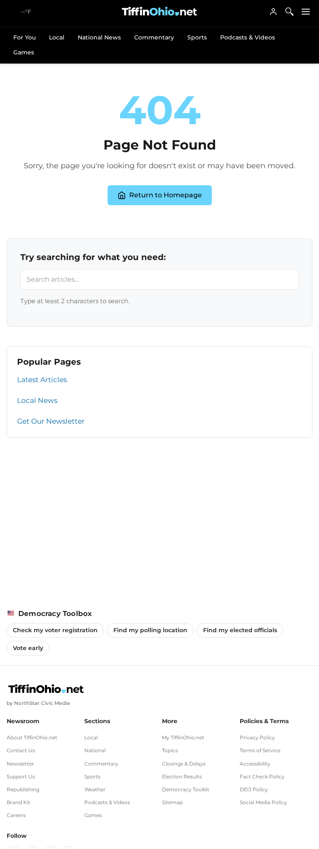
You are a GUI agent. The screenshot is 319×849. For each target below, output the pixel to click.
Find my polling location (150, 630)
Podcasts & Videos (247, 37)
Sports (197, 37)
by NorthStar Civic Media (38, 703)
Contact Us (21, 750)
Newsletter (20, 764)
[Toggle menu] (305, 11)
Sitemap (172, 802)
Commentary (154, 37)
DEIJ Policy (254, 789)
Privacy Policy (257, 737)
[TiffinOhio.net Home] (46, 689)
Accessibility (255, 764)
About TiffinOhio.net (32, 737)
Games (23, 52)
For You (24, 37)
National (95, 750)
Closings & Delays (184, 764)
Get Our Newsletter (51, 421)
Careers (16, 815)
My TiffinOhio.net (183, 737)
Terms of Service (260, 750)
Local (56, 37)
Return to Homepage (165, 195)
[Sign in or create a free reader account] (273, 11)
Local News (37, 400)
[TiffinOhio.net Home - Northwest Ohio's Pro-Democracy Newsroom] (159, 11)
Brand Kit (18, 802)
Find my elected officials (240, 630)
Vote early (28, 648)
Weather (95, 789)
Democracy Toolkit (185, 789)
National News (99, 37)
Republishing (23, 789)
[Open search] (289, 11)
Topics (170, 750)
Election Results (182, 776)
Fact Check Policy (262, 776)
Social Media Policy (263, 802)
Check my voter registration (55, 630)
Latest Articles (42, 379)
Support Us (21, 776)
